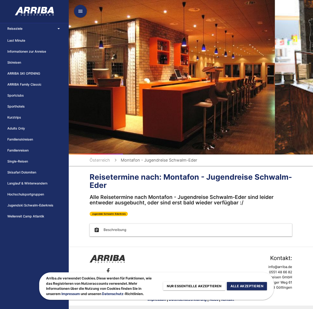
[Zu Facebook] (108, 271)
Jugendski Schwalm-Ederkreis (30, 205)
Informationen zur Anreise (26, 51)
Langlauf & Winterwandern (27, 183)
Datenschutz (113, 294)
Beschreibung (110, 230)
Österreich (100, 160)
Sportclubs (15, 95)
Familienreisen (18, 150)
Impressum (70, 294)
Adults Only (16, 128)
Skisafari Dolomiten (21, 172)
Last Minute (16, 40)
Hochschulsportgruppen (25, 194)
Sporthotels (16, 106)
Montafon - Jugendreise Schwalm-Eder (159, 160)
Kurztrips (14, 117)
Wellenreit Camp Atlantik (25, 216)
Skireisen (14, 62)
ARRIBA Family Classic (24, 84)
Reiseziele (34, 28)
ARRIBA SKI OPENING (23, 73)
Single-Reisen (17, 161)
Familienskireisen (20, 139)
